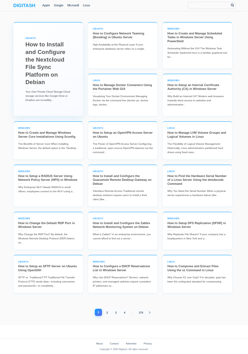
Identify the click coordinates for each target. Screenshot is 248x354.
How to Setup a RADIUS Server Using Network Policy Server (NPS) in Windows (47, 176)
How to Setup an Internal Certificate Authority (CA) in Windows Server (193, 85)
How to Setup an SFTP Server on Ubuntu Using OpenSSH (47, 266)
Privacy (148, 343)
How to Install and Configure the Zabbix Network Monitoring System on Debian (121, 223)
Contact (114, 343)
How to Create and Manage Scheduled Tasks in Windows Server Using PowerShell (194, 35)
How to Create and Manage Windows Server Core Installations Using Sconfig (46, 132)
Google (58, 5)
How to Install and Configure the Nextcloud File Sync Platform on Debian (45, 61)
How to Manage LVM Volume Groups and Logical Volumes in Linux (196, 132)
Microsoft (73, 5)
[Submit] (232, 5)
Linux (86, 5)
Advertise (131, 343)
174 (141, 312)
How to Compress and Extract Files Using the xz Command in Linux (192, 266)
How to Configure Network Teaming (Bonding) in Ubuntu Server (118, 33)
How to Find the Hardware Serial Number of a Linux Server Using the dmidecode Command (197, 178)
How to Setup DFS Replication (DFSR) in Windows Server (196, 223)
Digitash (24, 5)
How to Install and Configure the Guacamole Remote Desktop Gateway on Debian (122, 178)
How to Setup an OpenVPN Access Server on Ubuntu (123, 132)
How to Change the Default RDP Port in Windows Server (46, 223)
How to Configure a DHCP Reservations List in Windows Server (121, 266)
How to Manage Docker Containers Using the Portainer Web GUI (122, 85)
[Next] (149, 312)
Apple (46, 5)
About (99, 343)
